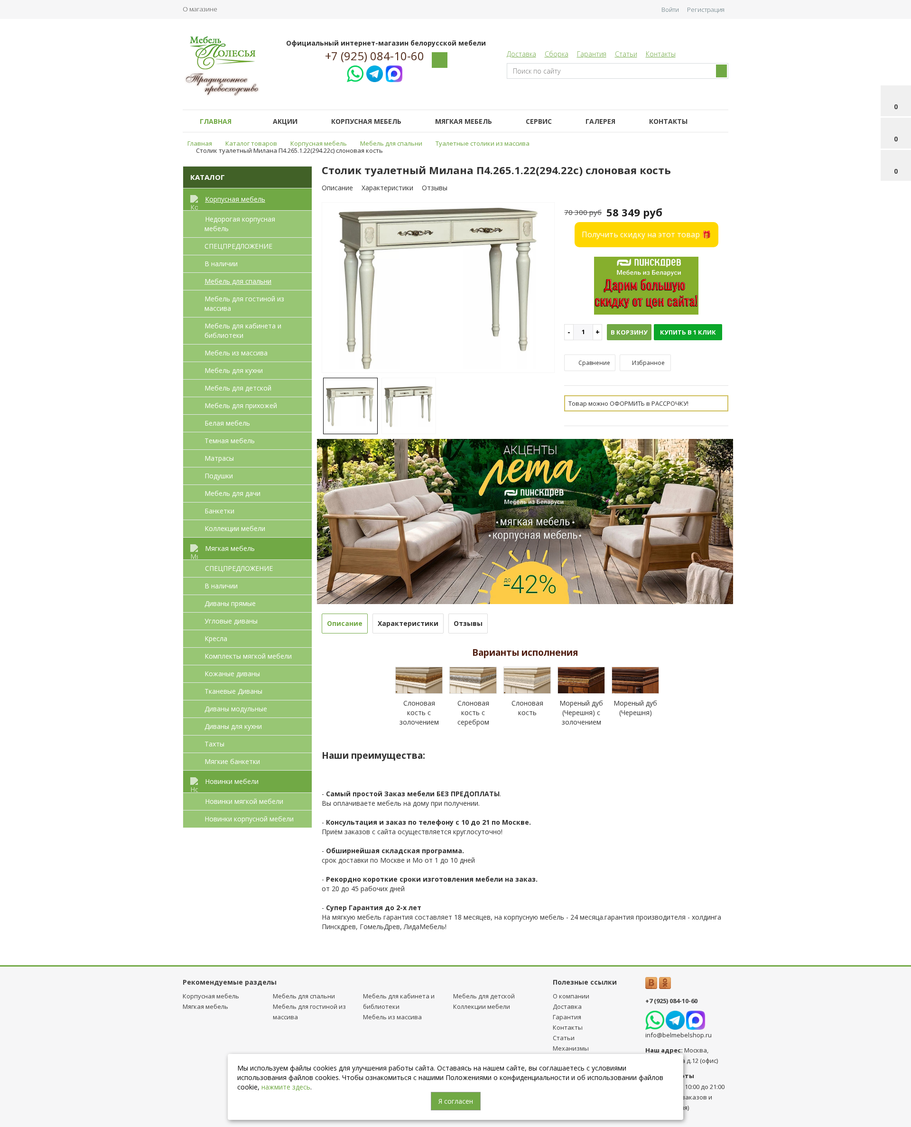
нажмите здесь (285, 1086)
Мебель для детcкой (238, 387)
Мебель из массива (236, 352)
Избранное (648, 363)
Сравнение (593, 363)
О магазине (200, 9)
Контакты (661, 53)
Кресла (216, 638)
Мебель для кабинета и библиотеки (243, 330)
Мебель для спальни (238, 281)
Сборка (556, 53)
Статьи (626, 53)
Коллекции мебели (235, 528)
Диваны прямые (230, 603)
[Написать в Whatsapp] (355, 72)
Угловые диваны (231, 620)
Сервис (539, 121)
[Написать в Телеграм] (374, 72)
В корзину (629, 332)
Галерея (600, 121)
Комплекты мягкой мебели (248, 656)
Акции (285, 121)
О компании (571, 996)
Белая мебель (227, 423)
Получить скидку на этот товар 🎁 (646, 234)
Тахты (214, 743)
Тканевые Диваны (233, 691)
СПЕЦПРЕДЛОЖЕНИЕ (238, 246)
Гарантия (591, 53)
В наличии (221, 263)
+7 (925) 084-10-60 (374, 56)
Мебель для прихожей (241, 405)
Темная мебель (230, 440)
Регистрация (706, 9)
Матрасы (219, 458)
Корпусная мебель (366, 121)
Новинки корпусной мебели (249, 818)
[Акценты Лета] (525, 520)
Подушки (219, 475)
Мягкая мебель (463, 121)
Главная (216, 121)
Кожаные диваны (232, 673)
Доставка (521, 53)
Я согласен (455, 1101)
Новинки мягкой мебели (244, 801)
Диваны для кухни (233, 726)
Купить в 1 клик (688, 332)
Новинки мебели (232, 781)
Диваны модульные (236, 708)
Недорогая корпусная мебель (240, 223)
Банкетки (219, 510)
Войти (670, 9)
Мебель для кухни (234, 370)
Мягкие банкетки (232, 761)
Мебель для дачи (232, 493)
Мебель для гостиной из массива (244, 303)
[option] (438, 288)
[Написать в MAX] (394, 72)
